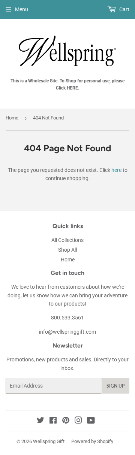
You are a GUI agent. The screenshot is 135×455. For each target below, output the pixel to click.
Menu (21, 9)
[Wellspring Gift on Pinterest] (66, 421)
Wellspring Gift (48, 441)
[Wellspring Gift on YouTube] (91, 421)
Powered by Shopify (92, 441)
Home (12, 118)
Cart (123, 9)
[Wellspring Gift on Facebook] (53, 421)
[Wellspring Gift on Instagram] (78, 421)
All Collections (67, 240)
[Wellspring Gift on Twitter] (40, 421)
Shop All (67, 250)
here (116, 170)
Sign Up (115, 386)
